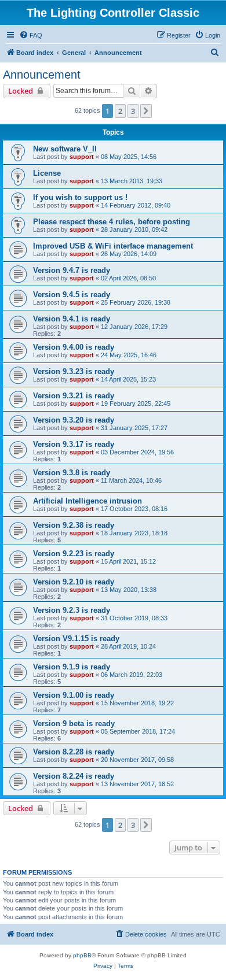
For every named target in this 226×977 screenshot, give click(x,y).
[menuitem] (30, 35)
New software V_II (65, 149)
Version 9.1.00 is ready (73, 695)
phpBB (82, 955)
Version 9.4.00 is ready (73, 347)
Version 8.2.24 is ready (73, 776)
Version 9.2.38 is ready (73, 525)
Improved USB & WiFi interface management (113, 246)
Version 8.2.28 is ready (73, 751)
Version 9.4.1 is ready (71, 318)
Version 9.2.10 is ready (73, 582)
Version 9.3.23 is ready (73, 371)
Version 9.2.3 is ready (71, 610)
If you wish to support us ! (80, 197)
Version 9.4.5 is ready (71, 294)
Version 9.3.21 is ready (73, 395)
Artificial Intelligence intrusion (87, 501)
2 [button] (120, 111)
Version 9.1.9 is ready (71, 667)
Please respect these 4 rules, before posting (111, 221)
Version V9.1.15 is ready (76, 638)
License (47, 173)
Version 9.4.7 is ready (71, 270)
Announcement (42, 74)
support (82, 156)
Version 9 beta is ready (74, 723)
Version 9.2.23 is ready (73, 553)
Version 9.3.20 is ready (73, 420)
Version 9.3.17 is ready (73, 444)
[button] (146, 111)
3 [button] (133, 111)
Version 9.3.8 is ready (71, 472)
